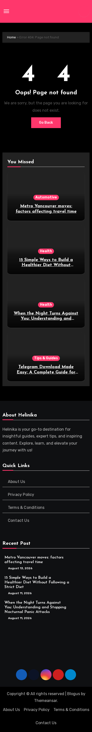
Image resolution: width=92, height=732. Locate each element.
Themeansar (45, 700)
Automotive (46, 197)
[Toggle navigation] (6, 11)
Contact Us (18, 520)
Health (46, 251)
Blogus (73, 693)
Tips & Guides (46, 358)
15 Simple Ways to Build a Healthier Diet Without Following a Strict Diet (46, 265)
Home (11, 37)
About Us (16, 481)
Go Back (46, 122)
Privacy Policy (21, 494)
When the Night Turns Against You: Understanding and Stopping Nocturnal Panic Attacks (35, 607)
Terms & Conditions (26, 507)
